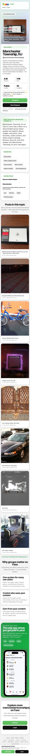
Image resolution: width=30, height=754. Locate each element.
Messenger (11, 740)
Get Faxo (15, 723)
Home (4, 7)
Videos (4, 741)
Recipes (17, 741)
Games (22, 741)
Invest (12, 738)
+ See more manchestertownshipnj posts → (14, 557)
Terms (17, 738)
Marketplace (11, 741)
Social (5, 740)
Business (23, 740)
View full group (15, 105)
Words (26, 741)
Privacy (22, 738)
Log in (8, 7)
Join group (15, 100)
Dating (17, 740)
